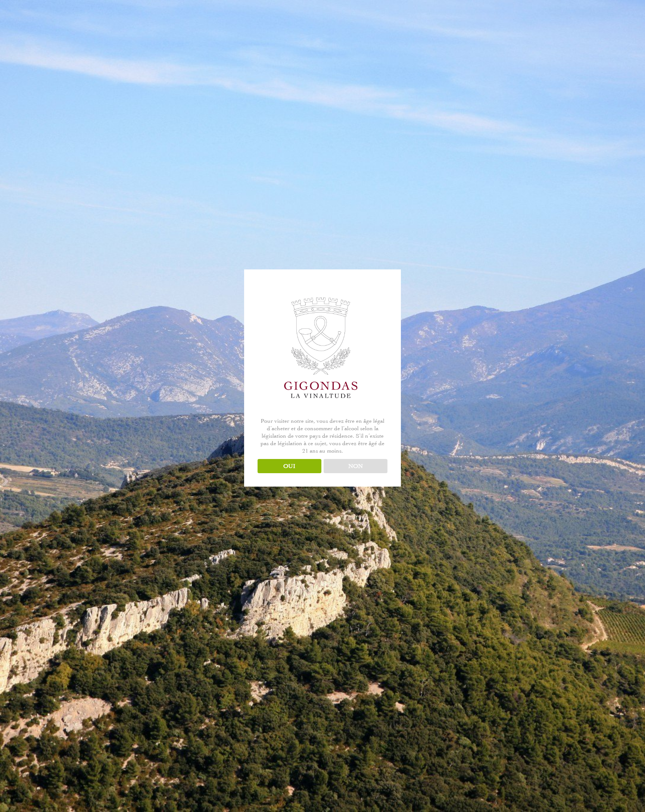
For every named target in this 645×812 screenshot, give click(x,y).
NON (355, 466)
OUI (289, 466)
